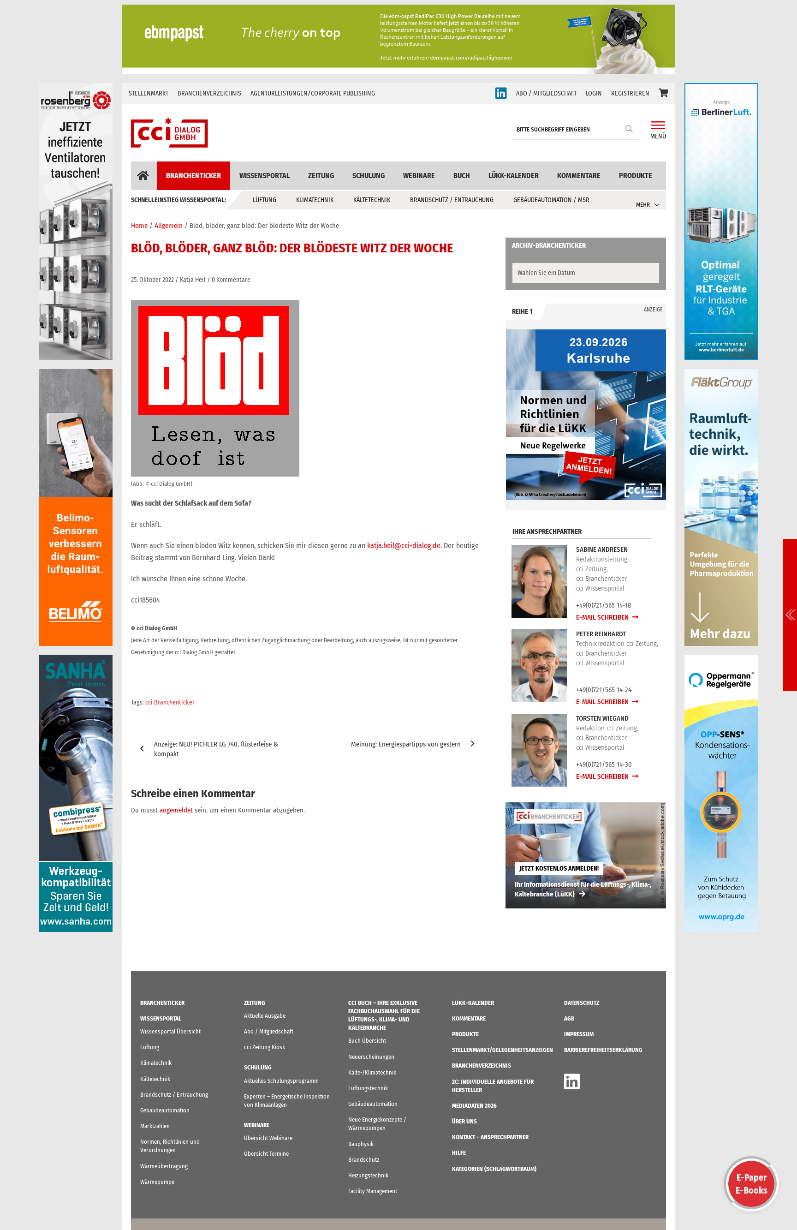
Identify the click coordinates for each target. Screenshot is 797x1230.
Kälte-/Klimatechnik (372, 1072)
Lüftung (264, 200)
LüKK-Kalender (513, 175)
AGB (569, 1018)
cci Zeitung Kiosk (264, 1047)
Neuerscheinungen (371, 1056)
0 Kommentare (231, 280)
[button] (663, 93)
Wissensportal (264, 175)
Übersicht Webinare (268, 1137)
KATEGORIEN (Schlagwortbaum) (494, 1168)
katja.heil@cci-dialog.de (403, 545)
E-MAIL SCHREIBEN (603, 617)
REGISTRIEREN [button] (630, 93)
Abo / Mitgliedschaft (268, 1031)
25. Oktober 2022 (152, 280)
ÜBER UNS (464, 1121)
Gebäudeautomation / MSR (551, 200)
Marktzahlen (155, 1126)
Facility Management (372, 1191)
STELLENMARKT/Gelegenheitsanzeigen (502, 1049)
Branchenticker (193, 175)
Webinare (419, 175)
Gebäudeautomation (165, 1110)
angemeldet (176, 810)
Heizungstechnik (368, 1175)
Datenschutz (581, 1002)
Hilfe (459, 1152)
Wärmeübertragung (164, 1166)
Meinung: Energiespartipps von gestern (406, 744)
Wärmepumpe (157, 1181)
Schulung (368, 175)
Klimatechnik (314, 200)
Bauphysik (361, 1143)
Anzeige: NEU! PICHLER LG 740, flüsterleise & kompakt (216, 749)
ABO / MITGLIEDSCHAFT (546, 93)
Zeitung (321, 175)
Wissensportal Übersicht (170, 1031)
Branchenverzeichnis (209, 93)
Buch (461, 175)
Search (629, 128)
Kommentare (579, 175)
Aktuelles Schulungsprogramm (281, 1080)
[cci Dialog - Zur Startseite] (169, 133)
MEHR (643, 204)
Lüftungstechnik (368, 1088)
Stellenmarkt (148, 93)
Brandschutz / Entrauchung (452, 200)
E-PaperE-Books (751, 1184)
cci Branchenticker (170, 702)
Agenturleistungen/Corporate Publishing (312, 93)
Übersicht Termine (266, 1153)
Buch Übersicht (367, 1040)
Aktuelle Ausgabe (264, 1015)
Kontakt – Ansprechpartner (490, 1137)
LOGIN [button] (594, 93)
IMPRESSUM (579, 1034)
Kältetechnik (371, 200)
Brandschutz (363, 1159)
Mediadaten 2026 (474, 1105)
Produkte (635, 175)
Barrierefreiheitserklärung (603, 1049)
